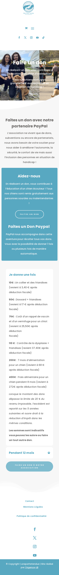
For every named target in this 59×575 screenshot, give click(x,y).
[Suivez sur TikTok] (43, 37)
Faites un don (29, 214)
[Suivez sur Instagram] (31, 37)
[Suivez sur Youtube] (37, 37)
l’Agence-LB (31, 567)
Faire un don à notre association (29, 466)
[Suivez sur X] (25, 37)
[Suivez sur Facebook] (19, 37)
